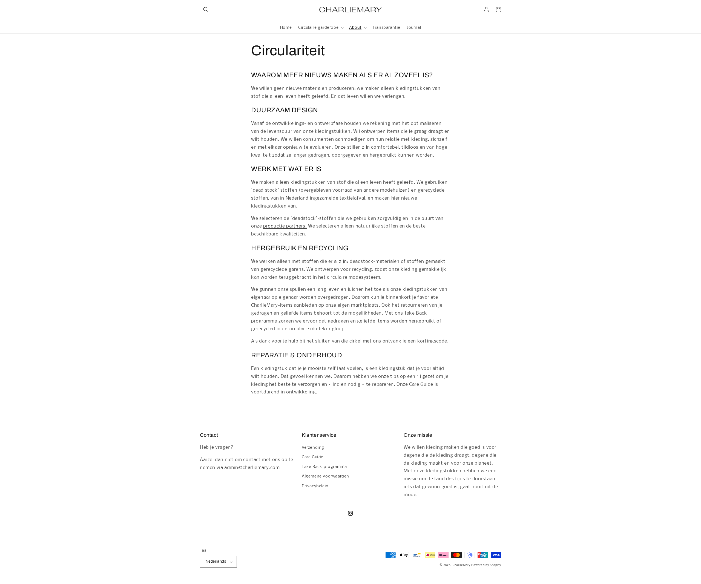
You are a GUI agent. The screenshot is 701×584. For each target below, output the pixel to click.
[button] (206, 10)
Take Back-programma (324, 467)
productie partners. (285, 226)
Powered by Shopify (486, 565)
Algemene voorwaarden (325, 476)
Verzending (313, 447)
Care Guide (312, 457)
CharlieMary (461, 565)
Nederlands (216, 562)
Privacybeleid (315, 486)
